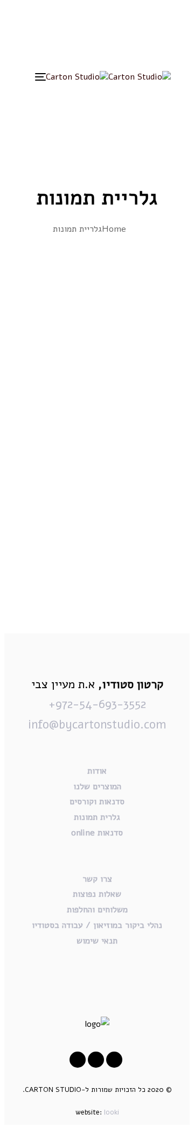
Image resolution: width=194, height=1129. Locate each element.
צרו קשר (97, 879)
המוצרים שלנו (97, 786)
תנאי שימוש (97, 941)
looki (111, 1112)
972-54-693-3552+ (97, 704)
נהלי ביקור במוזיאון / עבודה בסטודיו (97, 925)
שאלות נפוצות (97, 894)
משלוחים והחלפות (97, 910)
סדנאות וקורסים (97, 802)
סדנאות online (97, 833)
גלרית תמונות (97, 817)
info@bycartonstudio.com (97, 725)
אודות (97, 771)
